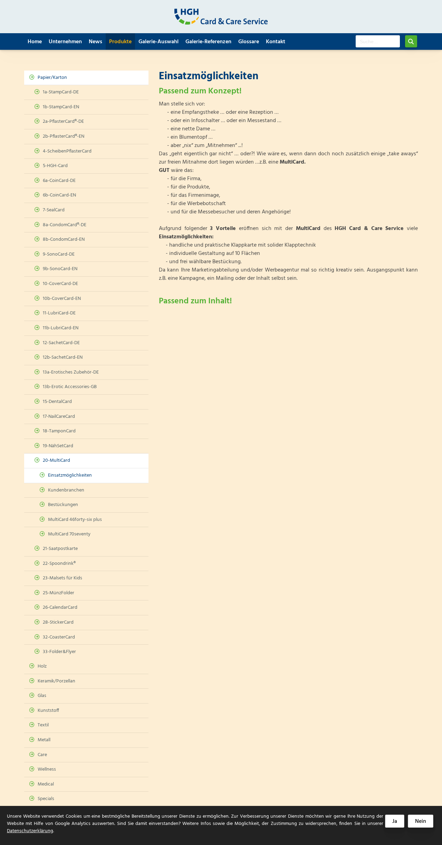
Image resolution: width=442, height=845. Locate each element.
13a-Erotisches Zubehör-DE (71, 372)
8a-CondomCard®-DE (64, 225)
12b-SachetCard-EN (63, 357)
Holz (42, 666)
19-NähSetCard (58, 446)
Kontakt (275, 41)
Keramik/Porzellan (56, 681)
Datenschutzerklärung (30, 831)
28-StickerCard (58, 622)
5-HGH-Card (55, 166)
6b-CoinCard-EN (59, 195)
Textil (43, 725)
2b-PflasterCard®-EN (63, 136)
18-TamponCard (59, 431)
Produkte (120, 41)
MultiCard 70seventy (69, 534)
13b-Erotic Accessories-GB (70, 387)
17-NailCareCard (59, 417)
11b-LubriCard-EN (60, 328)
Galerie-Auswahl (158, 41)
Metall (44, 740)
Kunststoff (48, 711)
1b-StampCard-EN (61, 107)
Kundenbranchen (66, 490)
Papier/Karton (52, 78)
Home (35, 41)
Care (42, 755)
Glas (42, 696)
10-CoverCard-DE (60, 284)
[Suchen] (411, 41)
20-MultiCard (56, 461)
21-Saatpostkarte (60, 549)
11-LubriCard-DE (59, 313)
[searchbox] (378, 41)
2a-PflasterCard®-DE (63, 122)
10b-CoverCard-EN (62, 299)
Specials (46, 799)
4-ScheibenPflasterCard (67, 151)
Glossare (248, 41)
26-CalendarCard (60, 608)
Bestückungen (63, 505)
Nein (420, 821)
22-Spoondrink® (59, 564)
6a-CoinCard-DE (59, 181)
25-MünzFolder (58, 593)
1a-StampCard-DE (61, 92)
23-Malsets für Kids (62, 578)
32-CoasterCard (59, 637)
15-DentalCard (57, 402)
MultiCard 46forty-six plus (75, 520)
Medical (46, 784)
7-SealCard (54, 210)
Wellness (47, 769)
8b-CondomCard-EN (64, 240)
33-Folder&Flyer (59, 652)
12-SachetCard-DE (61, 343)
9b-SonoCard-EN (60, 269)
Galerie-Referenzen (208, 41)
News (95, 41)
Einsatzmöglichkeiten (70, 475)
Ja (394, 821)
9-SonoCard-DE (59, 254)
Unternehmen (65, 41)
